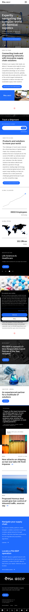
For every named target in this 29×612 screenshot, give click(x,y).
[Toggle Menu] (26, 2)
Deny (14, 318)
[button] (2, 45)
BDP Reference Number (8, 124)
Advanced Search (24, 131)
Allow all (14, 314)
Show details (21, 310)
